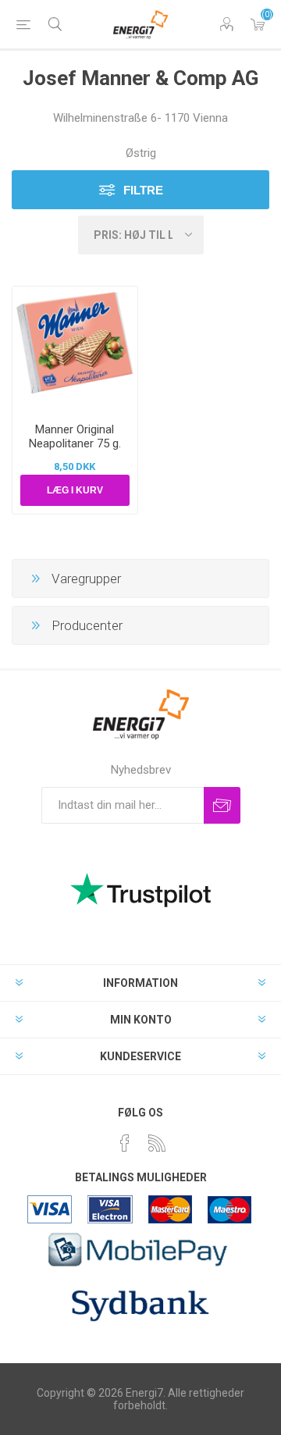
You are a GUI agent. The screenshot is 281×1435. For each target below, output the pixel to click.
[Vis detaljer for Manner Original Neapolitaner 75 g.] (74, 349)
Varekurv (257, 24)
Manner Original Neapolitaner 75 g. (75, 436)
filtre (143, 190)
